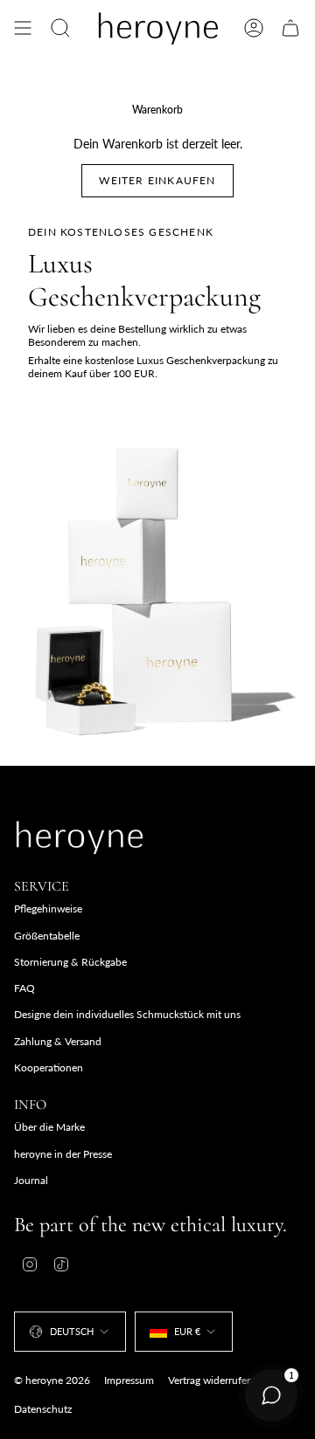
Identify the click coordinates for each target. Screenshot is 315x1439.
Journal (31, 1180)
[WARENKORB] (290, 28)
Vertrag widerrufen (210, 1380)
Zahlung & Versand (58, 1041)
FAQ (24, 988)
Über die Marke (49, 1126)
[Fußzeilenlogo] (79, 837)
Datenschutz (43, 1409)
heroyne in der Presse (63, 1153)
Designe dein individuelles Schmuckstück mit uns (127, 1014)
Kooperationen (48, 1067)
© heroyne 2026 (52, 1380)
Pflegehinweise (48, 908)
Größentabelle (47, 935)
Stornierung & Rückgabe (70, 961)
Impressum (129, 1380)
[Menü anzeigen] (22, 28)
